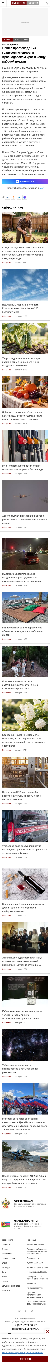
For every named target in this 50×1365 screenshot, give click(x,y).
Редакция (31, 1283)
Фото (4, 1272)
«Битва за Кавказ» (35, 1244)
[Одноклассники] (13, 197)
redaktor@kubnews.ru (25, 1328)
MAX (41, 188)
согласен (25, 1359)
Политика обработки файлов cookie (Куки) (36, 1302)
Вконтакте (19, 1311)
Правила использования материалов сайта (35, 1294)
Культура (6, 1267)
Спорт (4, 1263)
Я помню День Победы (37, 1272)
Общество (8, 40)
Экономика (7, 1254)
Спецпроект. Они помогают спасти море (37, 1277)
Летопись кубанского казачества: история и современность (37, 1251)
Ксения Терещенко (10, 44)
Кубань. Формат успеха (37, 1267)
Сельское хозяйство (11, 1286)
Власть (5, 1249)
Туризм (5, 1281)
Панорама (31, 1240)
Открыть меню (3, 3)
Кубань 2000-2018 (35, 1263)
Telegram (31, 1311)
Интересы (6, 1290)
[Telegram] (19, 197)
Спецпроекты (33, 1258)
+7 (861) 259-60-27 (25, 1325)
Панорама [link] (6, 262)
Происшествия (8, 1258)
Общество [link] (6, 316)
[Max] (24, 197)
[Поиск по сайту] (46, 3)
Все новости (7, 1240)
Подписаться (27, 181)
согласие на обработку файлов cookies (22, 1352)
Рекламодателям (34, 1288)
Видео (4, 1277)
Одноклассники (25, 1311)
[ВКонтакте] (7, 197)
